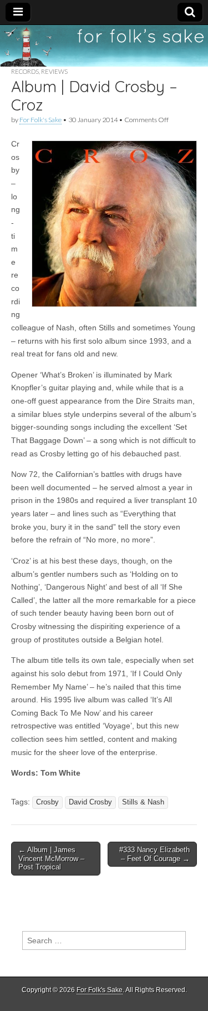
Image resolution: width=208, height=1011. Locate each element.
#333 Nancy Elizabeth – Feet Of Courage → (154, 854)
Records (25, 71)
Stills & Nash (143, 802)
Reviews (54, 71)
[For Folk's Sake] (104, 46)
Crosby (47, 802)
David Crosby (90, 802)
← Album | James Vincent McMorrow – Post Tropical (51, 858)
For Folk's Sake (40, 119)
